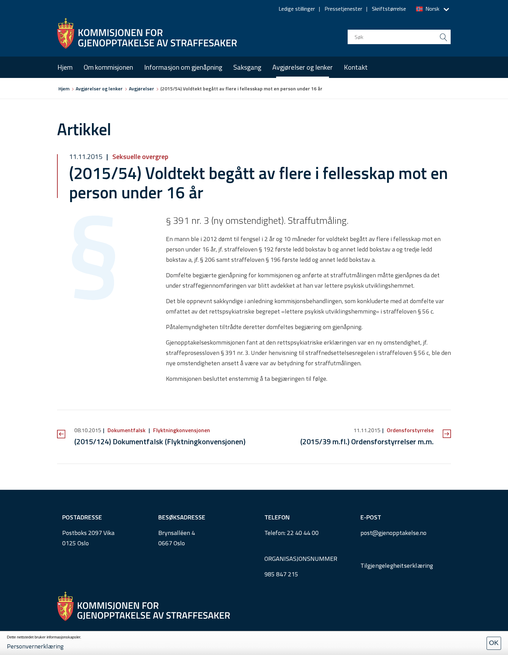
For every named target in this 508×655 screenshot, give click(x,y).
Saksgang (247, 67)
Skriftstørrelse (389, 8)
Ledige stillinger (297, 8)
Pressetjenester (343, 8)
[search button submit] (443, 36)
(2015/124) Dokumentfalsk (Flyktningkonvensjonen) (159, 441)
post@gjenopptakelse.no (393, 532)
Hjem (65, 67)
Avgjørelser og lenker (302, 67)
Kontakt (356, 67)
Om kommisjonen (108, 67)
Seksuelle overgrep (139, 156)
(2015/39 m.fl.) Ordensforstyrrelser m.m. (367, 441)
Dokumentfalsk (126, 430)
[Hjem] (147, 33)
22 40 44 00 (303, 532)
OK (494, 642)
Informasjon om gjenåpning (183, 67)
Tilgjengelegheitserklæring (396, 565)
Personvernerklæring (35, 646)
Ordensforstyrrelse (409, 430)
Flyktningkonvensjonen (181, 430)
